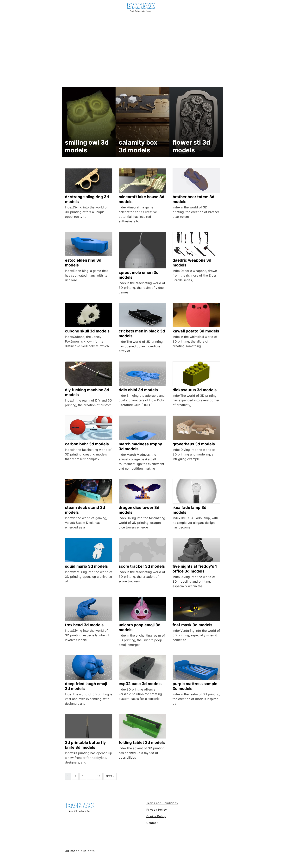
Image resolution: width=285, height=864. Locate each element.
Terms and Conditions (162, 803)
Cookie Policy (156, 816)
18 (99, 776)
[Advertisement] (142, 44)
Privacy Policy (156, 809)
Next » (110, 776)
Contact (152, 822)
